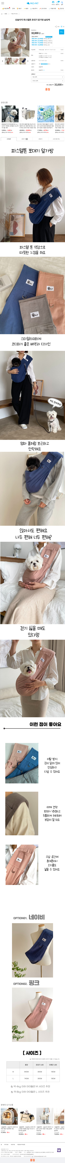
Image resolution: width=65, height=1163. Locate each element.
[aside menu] (2, 3)
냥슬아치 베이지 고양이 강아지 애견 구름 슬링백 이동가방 (44, 1128)
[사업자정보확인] (29, 1154)
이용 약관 (13, 1144)
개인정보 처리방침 (21, 1144)
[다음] (27, 61)
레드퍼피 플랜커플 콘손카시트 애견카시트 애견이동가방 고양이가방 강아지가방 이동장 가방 (27, 126)
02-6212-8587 (6, 1154)
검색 (62, 4)
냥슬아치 (41, 67)
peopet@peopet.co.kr (41, 1156)
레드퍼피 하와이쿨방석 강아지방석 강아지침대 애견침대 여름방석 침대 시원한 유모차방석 (45, 126)
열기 (32, 1157)
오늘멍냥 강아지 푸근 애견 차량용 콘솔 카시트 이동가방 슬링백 (27, 1128)
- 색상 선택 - (34, 77)
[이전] (2, 61)
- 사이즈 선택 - (35, 80)
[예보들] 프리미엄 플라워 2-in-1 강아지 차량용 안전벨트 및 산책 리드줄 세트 (10, 126)
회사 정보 (6, 1144)
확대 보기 (3, 54)
